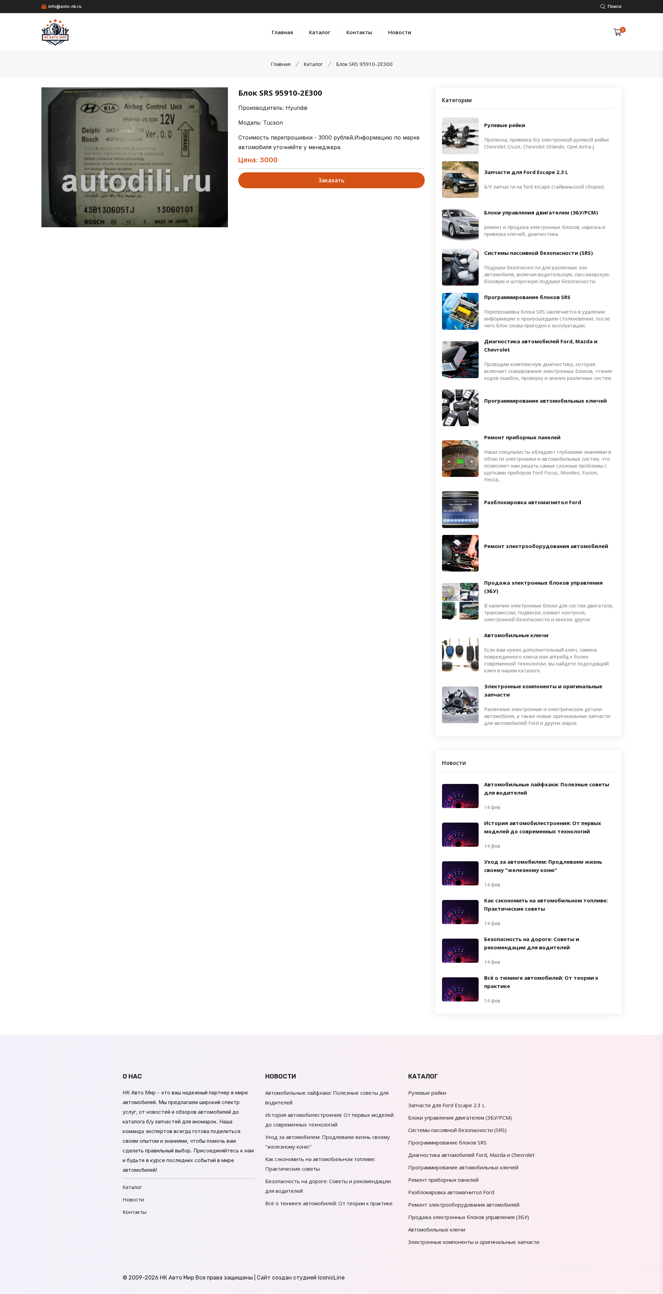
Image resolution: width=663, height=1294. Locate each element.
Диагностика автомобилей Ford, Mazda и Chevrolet (540, 345)
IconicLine (331, 1277)
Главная (282, 32)
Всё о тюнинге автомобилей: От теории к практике (541, 981)
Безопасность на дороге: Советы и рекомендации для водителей (531, 943)
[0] (618, 32)
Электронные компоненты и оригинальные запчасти (543, 690)
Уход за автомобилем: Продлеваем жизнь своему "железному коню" (543, 865)
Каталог (319, 32)
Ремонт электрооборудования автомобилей (546, 545)
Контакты (359, 32)
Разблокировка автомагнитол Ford (532, 502)
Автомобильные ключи (516, 635)
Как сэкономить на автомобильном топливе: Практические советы (546, 904)
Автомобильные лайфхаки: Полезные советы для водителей (546, 788)
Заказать (331, 180)
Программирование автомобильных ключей (545, 400)
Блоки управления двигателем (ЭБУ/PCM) (541, 212)
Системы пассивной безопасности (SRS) (538, 252)
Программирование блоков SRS (527, 297)
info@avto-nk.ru (64, 6)
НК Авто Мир (177, 1277)
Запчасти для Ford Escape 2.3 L (526, 172)
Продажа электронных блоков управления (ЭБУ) (543, 586)
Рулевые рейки (504, 124)
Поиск (614, 6)
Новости (399, 32)
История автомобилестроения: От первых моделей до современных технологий (542, 827)
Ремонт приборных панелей (522, 437)
